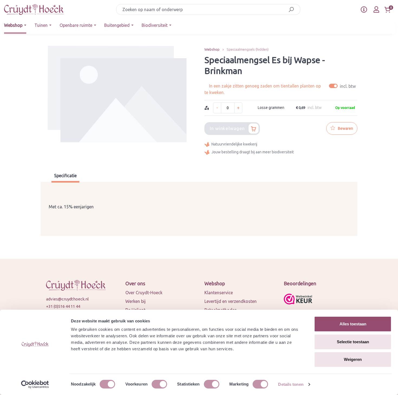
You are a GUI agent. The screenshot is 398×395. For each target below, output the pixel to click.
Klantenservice (218, 292)
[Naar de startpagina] (34, 9)
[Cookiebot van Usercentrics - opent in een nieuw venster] (35, 384)
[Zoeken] (291, 9)
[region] (117, 103)
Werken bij (135, 301)
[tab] (65, 176)
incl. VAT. (343, 86)
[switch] (159, 384)
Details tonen (290, 384)
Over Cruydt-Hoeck (143, 292)
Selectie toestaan (353, 341)
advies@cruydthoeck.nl (67, 299)
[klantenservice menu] (363, 9)
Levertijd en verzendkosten (230, 301)
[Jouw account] (376, 9)
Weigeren (353, 359)
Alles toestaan (353, 324)
